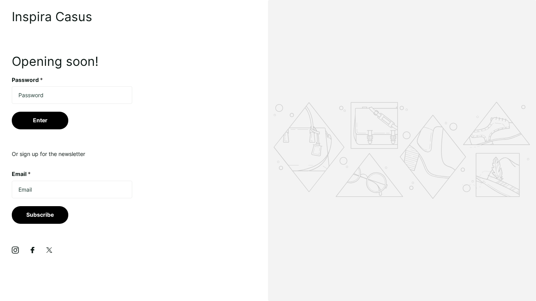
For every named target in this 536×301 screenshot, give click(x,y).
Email (21, 173)
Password (27, 79)
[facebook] (33, 250)
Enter (40, 120)
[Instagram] (15, 250)
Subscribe (40, 214)
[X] (49, 250)
